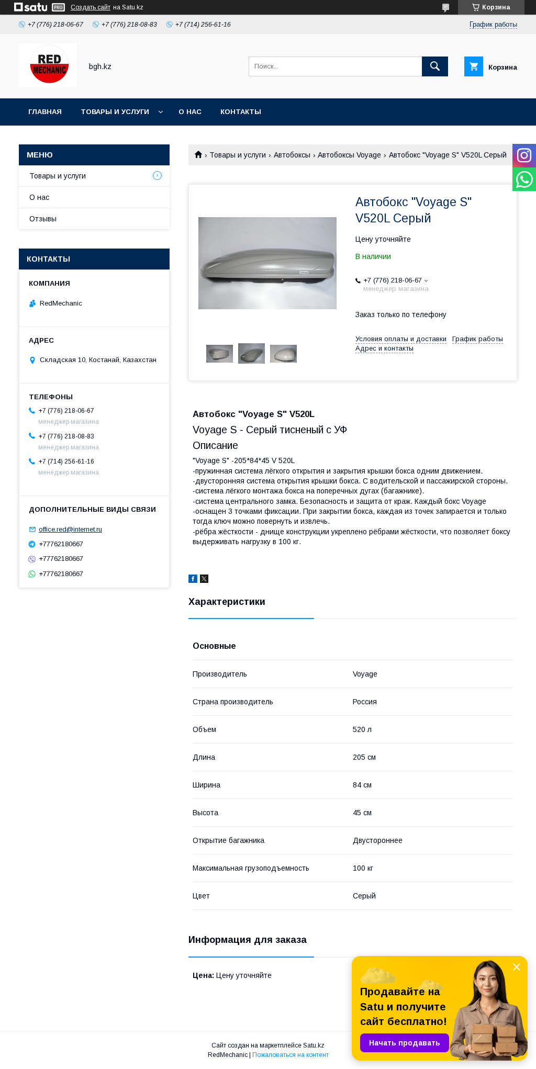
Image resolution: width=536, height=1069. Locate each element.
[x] (204, 580)
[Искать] (435, 66)
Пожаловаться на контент (290, 1055)
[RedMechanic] (47, 85)
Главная (45, 112)
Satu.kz (314, 1045)
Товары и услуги (115, 112)
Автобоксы (292, 155)
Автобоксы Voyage (349, 155)
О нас (190, 112)
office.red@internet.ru (70, 529)
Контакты (240, 112)
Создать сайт (90, 7)
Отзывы (43, 219)
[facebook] (192, 580)
